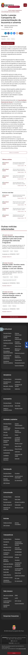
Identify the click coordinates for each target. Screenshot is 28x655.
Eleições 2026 (5, 251)
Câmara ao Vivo (7, 547)
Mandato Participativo (6, 479)
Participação (7, 469)
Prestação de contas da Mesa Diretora (19, 543)
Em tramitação (18, 480)
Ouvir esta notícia (8, 43)
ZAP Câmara (6, 483)
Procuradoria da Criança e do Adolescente (7, 357)
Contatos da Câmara (6, 605)
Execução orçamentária (18, 548)
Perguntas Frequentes (11, 616)
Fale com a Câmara (8, 595)
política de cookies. (22, 648)
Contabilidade (18, 552)
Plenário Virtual (18, 408)
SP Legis (5, 435)
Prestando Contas (7, 577)
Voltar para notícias (14, 316)
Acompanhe (7, 399)
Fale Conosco (7, 591)
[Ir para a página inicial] (7, 5)
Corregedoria (18, 379)
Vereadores (7, 375)
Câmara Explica (7, 340)
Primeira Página (7, 333)
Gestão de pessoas (8, 557)
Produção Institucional (18, 342)
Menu (24, 5)
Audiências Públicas (8, 450)
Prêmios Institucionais (18, 334)
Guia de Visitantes (19, 365)
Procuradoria (6, 348)
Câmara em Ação (19, 507)
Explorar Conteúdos (14, 6)
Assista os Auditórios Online (7, 409)
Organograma (18, 360)
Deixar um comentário (14, 152)
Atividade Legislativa (10, 419)
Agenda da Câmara (8, 405)
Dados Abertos (7, 574)
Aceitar (14, 653)
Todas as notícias (7, 522)
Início (2, 10)
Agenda (5, 432)
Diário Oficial (18, 346)
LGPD (16, 598)
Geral (8, 38)
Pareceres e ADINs (19, 428)
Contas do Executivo (5, 459)
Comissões (6, 444)
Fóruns (16, 435)
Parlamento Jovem (19, 353)
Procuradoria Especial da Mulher (8, 352)
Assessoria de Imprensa (6, 508)
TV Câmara (17, 403)
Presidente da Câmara (18, 385)
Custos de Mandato (8, 564)
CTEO (4, 345)
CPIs (4, 447)
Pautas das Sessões (6, 441)
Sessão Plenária (7, 437)
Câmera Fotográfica (18, 523)
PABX (16, 595)
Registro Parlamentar (18, 431)
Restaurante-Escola (20, 362)
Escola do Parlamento (18, 356)
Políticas (17, 557)
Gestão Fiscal (18, 554)
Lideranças (17, 382)
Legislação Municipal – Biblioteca (17, 439)
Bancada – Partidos (8, 386)
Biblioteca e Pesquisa (18, 349)
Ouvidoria (17, 473)
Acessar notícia (21, 165)
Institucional (7, 329)
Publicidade (18, 505)
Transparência (8, 535)
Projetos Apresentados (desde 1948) (6, 428)
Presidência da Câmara (7, 336)
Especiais (3, 38)
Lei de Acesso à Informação (19, 477)
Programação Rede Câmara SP (9, 280)
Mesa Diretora (6, 389)
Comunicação (8, 492)
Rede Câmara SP (7, 505)
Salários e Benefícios (6, 560)
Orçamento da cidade (18, 455)
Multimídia (17, 496)
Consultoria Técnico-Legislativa (8, 362)
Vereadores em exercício (7, 382)
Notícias (5, 10)
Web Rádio (17, 405)
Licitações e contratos (6, 553)
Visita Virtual (18, 573)
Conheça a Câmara (8, 343)
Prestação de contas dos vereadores (18, 564)
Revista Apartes (7, 502)
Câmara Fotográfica (20, 502)
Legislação (6, 455)
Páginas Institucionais (18, 338)
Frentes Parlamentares (18, 424)
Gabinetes (17, 389)
